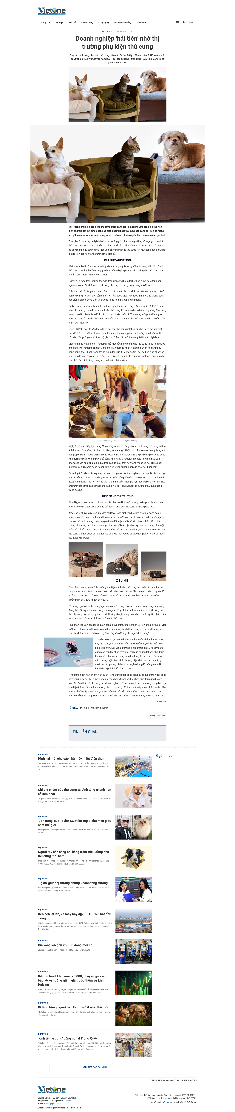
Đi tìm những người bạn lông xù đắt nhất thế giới (73, 1007)
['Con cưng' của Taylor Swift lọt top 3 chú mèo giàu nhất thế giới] (133, 827)
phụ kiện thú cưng (99, 707)
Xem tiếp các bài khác (95, 1067)
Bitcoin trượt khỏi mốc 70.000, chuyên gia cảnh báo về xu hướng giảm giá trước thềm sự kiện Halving (72, 980)
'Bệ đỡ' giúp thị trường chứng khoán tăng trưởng (73, 883)
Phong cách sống (122, 22)
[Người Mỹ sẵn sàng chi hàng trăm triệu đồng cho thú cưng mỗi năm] (133, 858)
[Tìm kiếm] (184, 22)
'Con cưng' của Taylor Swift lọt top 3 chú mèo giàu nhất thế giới (74, 823)
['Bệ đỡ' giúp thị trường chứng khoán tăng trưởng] (133, 889)
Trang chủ (45, 22)
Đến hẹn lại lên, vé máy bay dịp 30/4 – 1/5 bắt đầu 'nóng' (74, 916)
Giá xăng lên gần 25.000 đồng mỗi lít (65, 945)
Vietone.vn (167, 1102)
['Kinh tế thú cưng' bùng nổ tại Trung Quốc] (133, 1045)
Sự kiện (59, 22)
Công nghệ (103, 22)
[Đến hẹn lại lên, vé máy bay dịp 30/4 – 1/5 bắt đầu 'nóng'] (133, 920)
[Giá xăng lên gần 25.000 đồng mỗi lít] (133, 951)
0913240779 (66, 1101)
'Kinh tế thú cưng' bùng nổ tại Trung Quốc (68, 1038)
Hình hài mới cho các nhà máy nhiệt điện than (71, 759)
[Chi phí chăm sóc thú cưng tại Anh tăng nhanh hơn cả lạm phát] (133, 796)
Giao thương (87, 22)
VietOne (52, 11)
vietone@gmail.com (52, 1103)
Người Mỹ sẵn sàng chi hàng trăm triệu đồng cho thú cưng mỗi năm (73, 854)
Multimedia (142, 22)
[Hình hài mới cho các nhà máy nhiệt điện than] (133, 765)
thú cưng (84, 707)
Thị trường (107, 32)
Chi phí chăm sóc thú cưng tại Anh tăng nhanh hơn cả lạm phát (74, 792)
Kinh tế (72, 22)
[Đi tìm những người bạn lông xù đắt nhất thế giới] (133, 1014)
